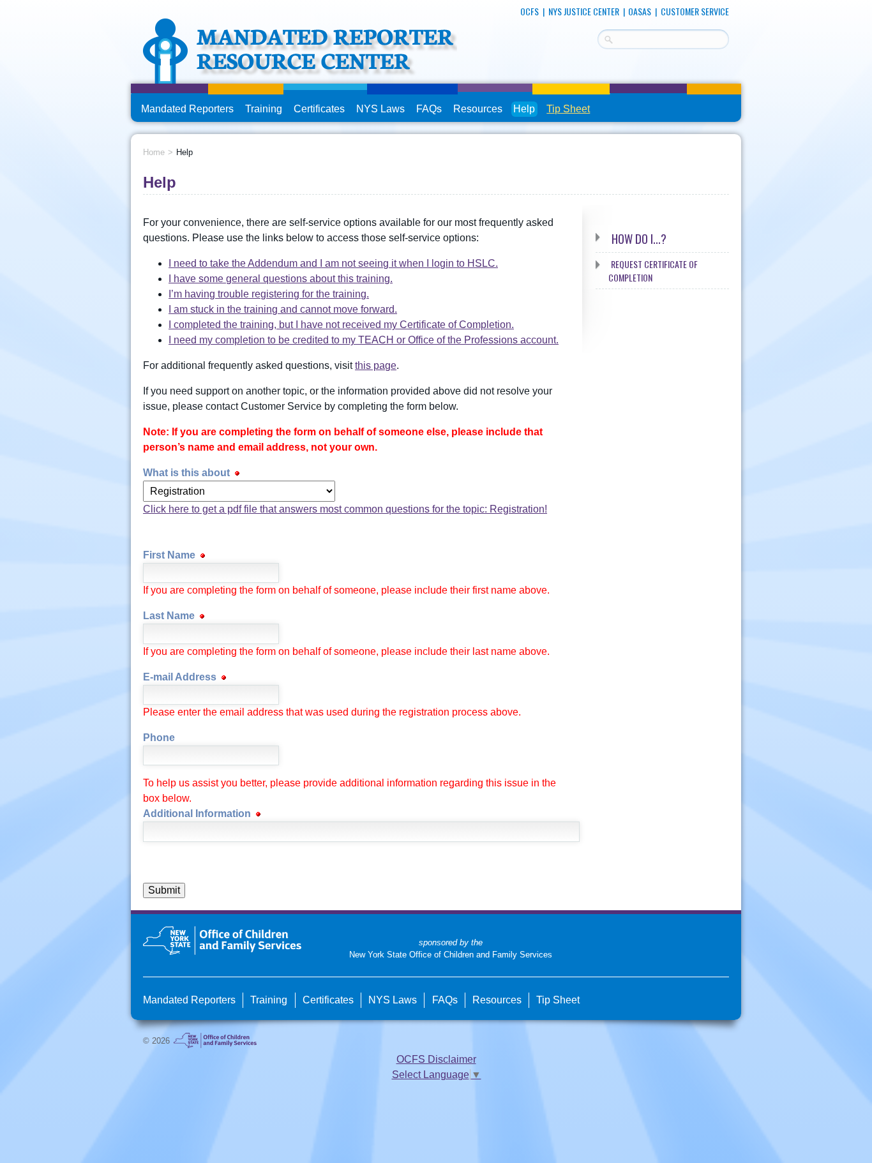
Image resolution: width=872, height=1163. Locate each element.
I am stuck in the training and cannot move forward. (283, 309)
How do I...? (639, 238)
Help (524, 108)
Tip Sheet (568, 108)
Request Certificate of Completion (653, 270)
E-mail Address (181, 677)
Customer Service (695, 11)
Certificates (319, 108)
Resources (477, 108)
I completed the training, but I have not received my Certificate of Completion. (341, 324)
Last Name (170, 615)
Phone (159, 737)
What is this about (187, 472)
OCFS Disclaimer (436, 1059)
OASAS (639, 11)
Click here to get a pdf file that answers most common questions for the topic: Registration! (345, 509)
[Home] (300, 75)
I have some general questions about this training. (281, 278)
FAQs (430, 110)
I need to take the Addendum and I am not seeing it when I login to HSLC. (333, 263)
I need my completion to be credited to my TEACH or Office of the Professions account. (364, 339)
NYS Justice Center (583, 11)
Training (263, 108)
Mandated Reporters (187, 108)
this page (375, 365)
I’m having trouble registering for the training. (269, 294)
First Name (170, 555)
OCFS (529, 11)
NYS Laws (380, 108)
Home (154, 152)
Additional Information (198, 813)
